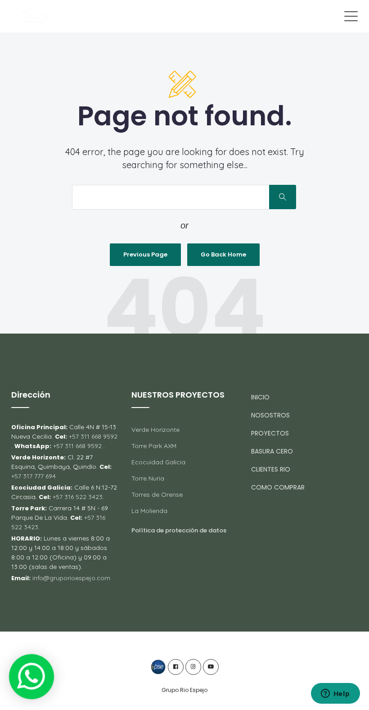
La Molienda (149, 511)
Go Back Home (223, 254)
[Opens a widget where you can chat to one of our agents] (335, 694)
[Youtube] (211, 667)
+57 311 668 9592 (92, 436)
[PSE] (158, 667)
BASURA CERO (272, 451)
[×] (31, 676)
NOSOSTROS (270, 415)
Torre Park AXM (153, 446)
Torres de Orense (157, 494)
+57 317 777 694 (33, 476)
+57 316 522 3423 (77, 497)
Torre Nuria (147, 478)
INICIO (260, 397)
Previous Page (145, 254)
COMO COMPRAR (278, 487)
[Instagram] (193, 667)
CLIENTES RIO (270, 469)
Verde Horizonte (155, 430)
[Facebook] (176, 667)
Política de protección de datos (178, 530)
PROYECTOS (270, 433)
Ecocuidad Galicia (158, 462)
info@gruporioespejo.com (71, 578)
